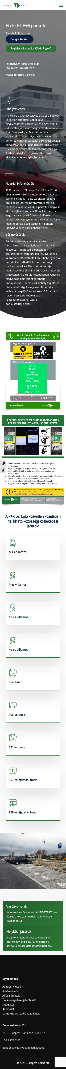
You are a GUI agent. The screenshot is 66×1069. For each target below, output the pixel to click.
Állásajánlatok (11, 995)
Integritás (8, 1004)
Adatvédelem (10, 991)
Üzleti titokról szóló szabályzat (21, 1013)
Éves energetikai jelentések (19, 1000)
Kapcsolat (8, 1009)
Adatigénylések (11, 986)
